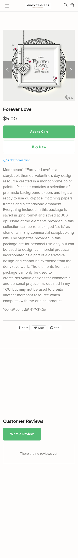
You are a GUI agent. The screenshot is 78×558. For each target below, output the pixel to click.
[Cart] (73, 5)
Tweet (40, 327)
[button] (7, 69)
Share (24, 327)
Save (56, 327)
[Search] (66, 5)
